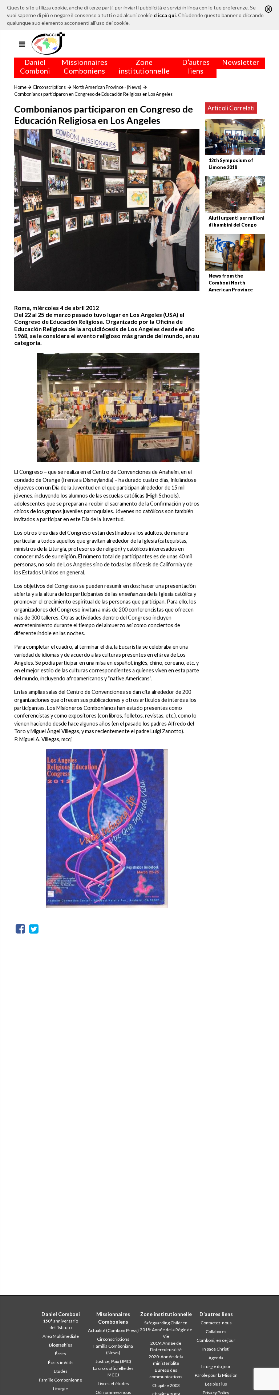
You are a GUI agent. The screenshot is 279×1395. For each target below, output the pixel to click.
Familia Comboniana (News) (113, 1349)
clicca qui (165, 15)
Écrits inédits (60, 1362)
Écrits (60, 1353)
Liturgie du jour (216, 1366)
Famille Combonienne (60, 1380)
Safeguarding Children (165, 1322)
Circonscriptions (49, 87)
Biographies (60, 1345)
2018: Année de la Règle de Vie (166, 1333)
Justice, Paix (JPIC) (113, 1361)
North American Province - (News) (107, 87)
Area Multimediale (61, 1336)
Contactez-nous (216, 1322)
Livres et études (113, 1383)
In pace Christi (216, 1349)
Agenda (216, 1357)
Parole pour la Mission (216, 1375)
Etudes (61, 1371)
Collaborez (216, 1331)
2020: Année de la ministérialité (166, 1360)
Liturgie (60, 1388)
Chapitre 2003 (166, 1385)
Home (20, 87)
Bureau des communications (165, 1373)
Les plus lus (216, 1384)
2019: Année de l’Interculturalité (166, 1346)
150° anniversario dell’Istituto (60, 1324)
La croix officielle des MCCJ (113, 1371)
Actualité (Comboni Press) (113, 1330)
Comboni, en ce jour (216, 1340)
